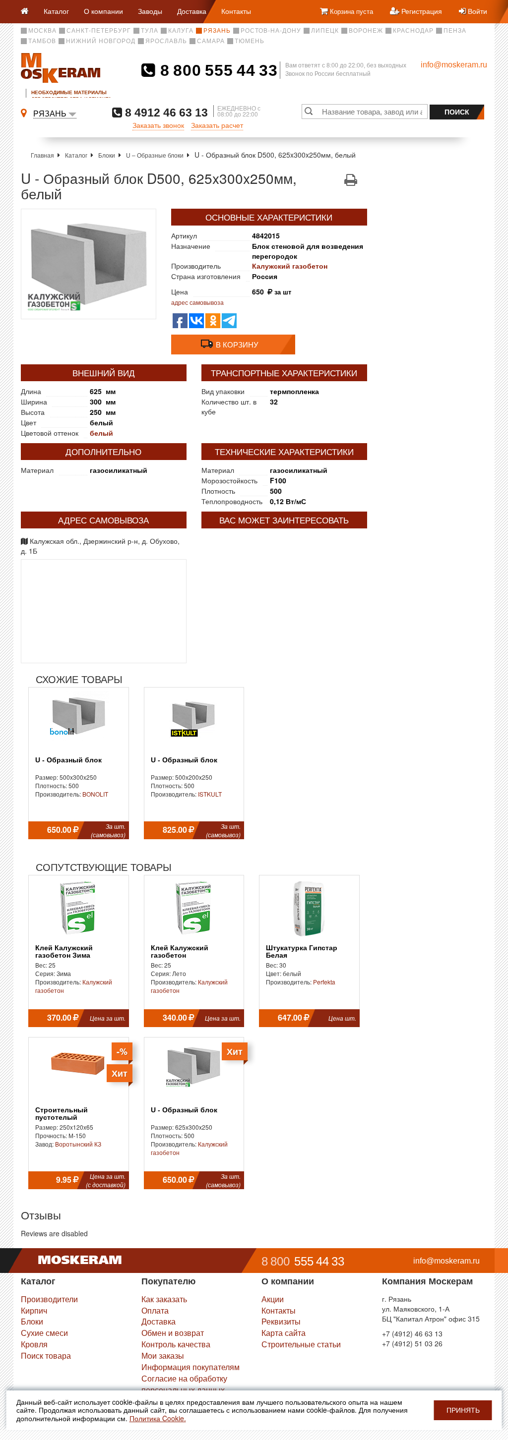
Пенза (455, 30)
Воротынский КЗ (78, 1144)
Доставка (191, 11)
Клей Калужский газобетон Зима (64, 951)
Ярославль (166, 41)
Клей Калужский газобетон (179, 951)
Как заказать (164, 1299)
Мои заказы (162, 1355)
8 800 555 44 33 (216, 70)
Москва (42, 30)
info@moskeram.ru (454, 64)
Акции (272, 1299)
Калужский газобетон (289, 266)
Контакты (236, 11)
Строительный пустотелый (61, 1113)
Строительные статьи (301, 1344)
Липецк (325, 30)
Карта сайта (283, 1332)
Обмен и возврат (172, 1332)
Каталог (56, 11)
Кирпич (34, 1310)
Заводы (150, 11)
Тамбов (42, 41)
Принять (463, 1410)
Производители (49, 1299)
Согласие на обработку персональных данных (184, 1384)
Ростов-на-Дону (271, 30)
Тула (149, 30)
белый (101, 433)
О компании (103, 11)
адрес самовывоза (197, 302)
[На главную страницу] (28, 11)
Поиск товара (46, 1355)
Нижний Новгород (100, 41)
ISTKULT (210, 794)
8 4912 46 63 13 (165, 112)
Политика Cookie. (157, 1418)
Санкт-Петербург (98, 30)
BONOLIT (95, 794)
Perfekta (324, 982)
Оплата (155, 1310)
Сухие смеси (44, 1332)
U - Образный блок (68, 760)
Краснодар (413, 30)
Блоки (106, 155)
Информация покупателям (190, 1367)
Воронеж (366, 30)
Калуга (180, 30)
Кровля (34, 1344)
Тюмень (249, 41)
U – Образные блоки (155, 155)
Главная (42, 155)
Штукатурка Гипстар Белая (301, 951)
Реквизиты (281, 1321)
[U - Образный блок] (88, 264)
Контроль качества (175, 1344)
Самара (211, 41)
